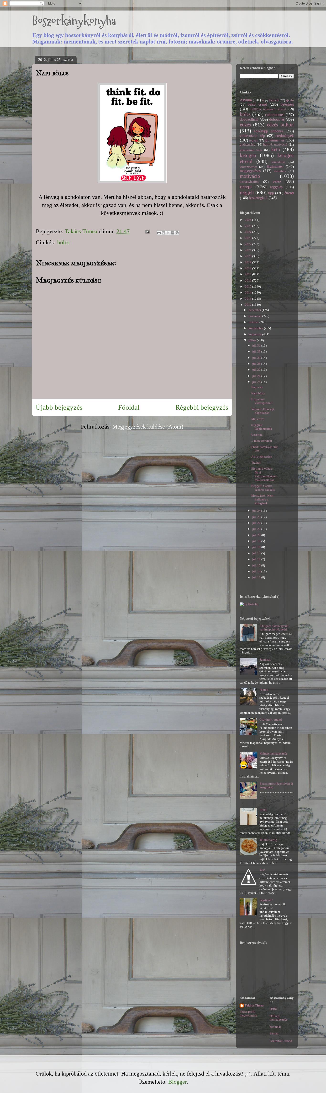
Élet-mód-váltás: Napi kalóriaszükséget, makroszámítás (264, 474)
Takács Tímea (254, 1005)
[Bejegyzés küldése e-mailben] (146, 231)
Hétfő (263, 810)
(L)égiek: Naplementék (261, 426)
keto (275, 149)
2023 (248, 238)
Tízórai (256, 462)
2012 (248, 304)
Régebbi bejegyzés (201, 407)
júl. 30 (256, 351)
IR (263, 100)
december (255, 310)
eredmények (284, 136)
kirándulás (278, 162)
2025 (248, 226)
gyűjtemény (247, 144)
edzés (245, 124)
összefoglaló (258, 198)
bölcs (63, 242)
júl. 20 (256, 535)
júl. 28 (256, 363)
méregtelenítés (249, 181)
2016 (248, 280)
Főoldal (129, 407)
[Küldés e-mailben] (159, 232)
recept (246, 186)
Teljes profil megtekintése (248, 1013)
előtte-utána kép (252, 136)
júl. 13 (256, 577)
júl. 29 (256, 357)
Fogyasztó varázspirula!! (262, 401)
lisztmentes (275, 166)
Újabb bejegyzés (59, 407)
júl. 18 (256, 547)
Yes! (262, 870)
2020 (248, 256)
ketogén (248, 155)
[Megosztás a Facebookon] (172, 232)
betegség (287, 104)
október (254, 322)
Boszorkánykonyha (74, 21)
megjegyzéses (250, 171)
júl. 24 (256, 510)
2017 (248, 274)
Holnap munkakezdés (273, 753)
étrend (289, 193)
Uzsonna (257, 434)
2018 (248, 268)
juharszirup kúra (251, 150)
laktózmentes (248, 167)
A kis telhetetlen (261, 456)
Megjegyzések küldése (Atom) (147, 427)
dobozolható (249, 119)
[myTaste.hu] (249, 604)
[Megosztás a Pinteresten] (177, 232)
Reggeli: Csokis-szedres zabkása (263, 487)
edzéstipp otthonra (268, 131)
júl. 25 (256, 382)
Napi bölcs (258, 393)
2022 (248, 244)
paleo (277, 181)
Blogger (177, 1082)
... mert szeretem (261, 440)
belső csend (257, 104)
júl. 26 (256, 376)
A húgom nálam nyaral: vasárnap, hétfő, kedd (274, 627)
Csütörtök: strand (270, 719)
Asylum (246, 100)
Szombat (265, 659)
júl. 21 (256, 529)
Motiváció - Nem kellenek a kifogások (262, 499)
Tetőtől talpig (268, 840)
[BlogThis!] (163, 232)
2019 (248, 262)
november (255, 316)
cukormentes (274, 115)
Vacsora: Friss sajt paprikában (262, 411)
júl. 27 (256, 369)
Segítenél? (266, 900)
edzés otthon (280, 124)
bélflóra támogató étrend (268, 109)
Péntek (263, 689)
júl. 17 (256, 553)
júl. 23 (256, 517)
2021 (248, 250)
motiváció (250, 176)
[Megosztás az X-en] (168, 232)
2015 (248, 286)
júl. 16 (256, 559)
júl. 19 (256, 541)
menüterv (280, 171)
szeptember (256, 328)
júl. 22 (256, 523)
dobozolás (276, 119)
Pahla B (274, 100)
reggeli (247, 192)
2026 (248, 220)
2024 (248, 232)
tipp (271, 193)
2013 (248, 298)
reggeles (276, 187)
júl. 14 (256, 571)
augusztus (255, 334)
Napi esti (257, 387)
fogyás (253, 140)
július (253, 340)
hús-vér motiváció (275, 144)
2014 (248, 292)
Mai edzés (257, 419)
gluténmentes (274, 140)
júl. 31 (256, 345)
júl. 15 (256, 565)
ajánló (290, 100)
